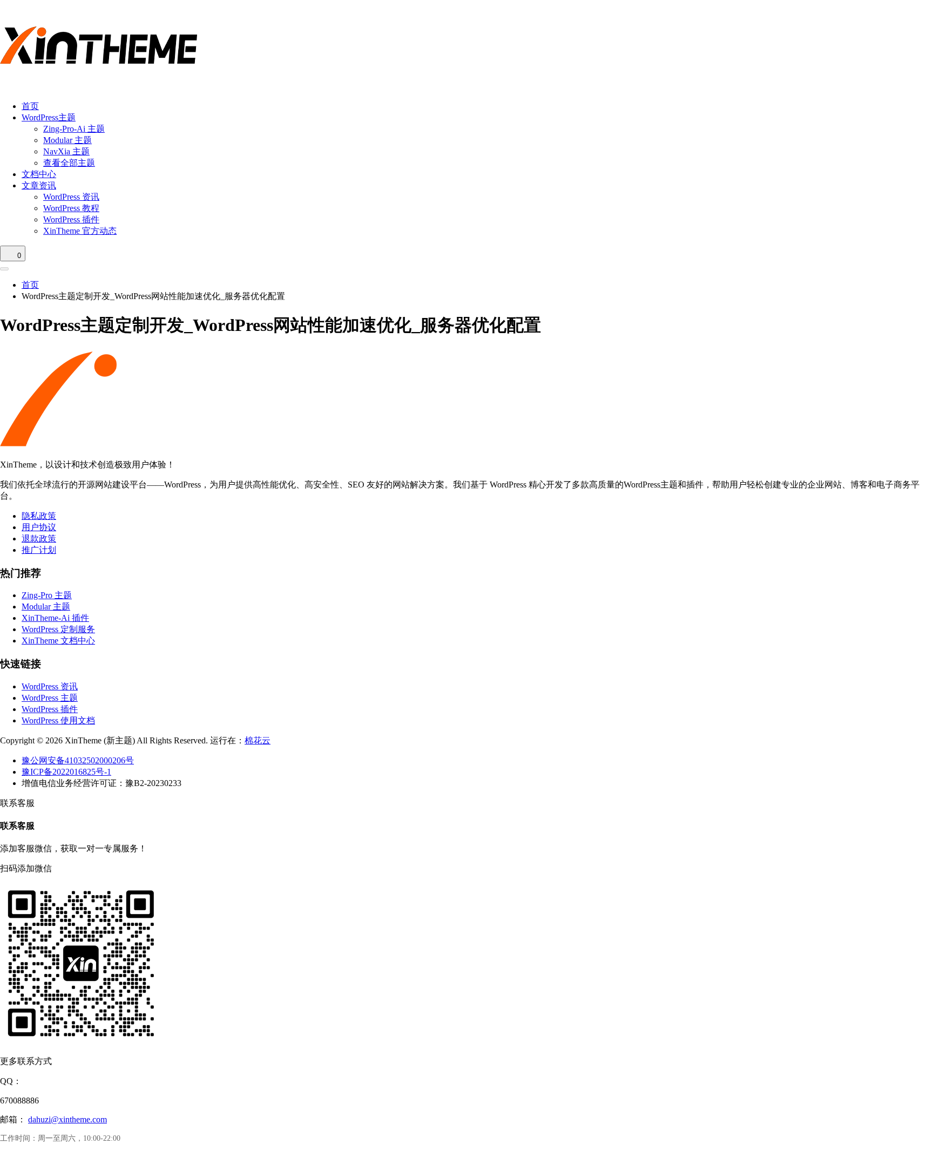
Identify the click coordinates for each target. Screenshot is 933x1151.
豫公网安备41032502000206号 (78, 760)
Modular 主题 (67, 140)
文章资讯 (39, 185)
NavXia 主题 (66, 151)
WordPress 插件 (71, 219)
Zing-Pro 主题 (47, 595)
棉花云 (258, 740)
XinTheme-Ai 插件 (55, 617)
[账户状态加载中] (4, 268)
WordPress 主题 (50, 697)
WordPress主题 (49, 117)
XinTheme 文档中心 (58, 640)
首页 (30, 106)
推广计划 (39, 549)
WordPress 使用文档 (58, 720)
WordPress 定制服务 (58, 629)
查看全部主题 (69, 162)
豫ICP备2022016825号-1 (66, 771)
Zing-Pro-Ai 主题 (74, 128)
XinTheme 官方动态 (80, 230)
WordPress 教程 (71, 208)
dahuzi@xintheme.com (67, 1119)
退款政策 (39, 538)
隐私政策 (39, 515)
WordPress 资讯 (71, 196)
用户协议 (39, 527)
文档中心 (39, 174)
